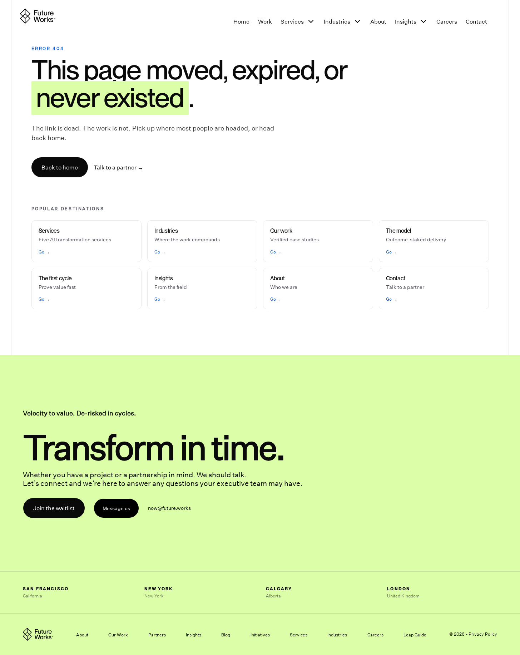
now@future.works (169, 508)
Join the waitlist (54, 508)
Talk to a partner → (118, 167)
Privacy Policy (483, 634)
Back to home (59, 167)
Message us (116, 508)
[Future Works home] (37, 16)
